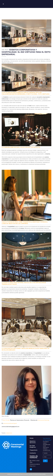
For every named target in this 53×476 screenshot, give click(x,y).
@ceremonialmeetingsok (10, 423)
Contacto (33, 453)
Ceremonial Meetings (43, 420)
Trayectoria (33, 450)
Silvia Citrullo (6, 420)
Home (31, 438)
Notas (4, 56)
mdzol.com (9, 433)
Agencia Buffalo (42, 474)
